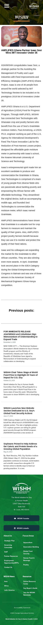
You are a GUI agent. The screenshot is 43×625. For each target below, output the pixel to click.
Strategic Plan (9, 541)
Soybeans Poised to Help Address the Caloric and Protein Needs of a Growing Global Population (20, 446)
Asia (5, 581)
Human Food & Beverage (28, 559)
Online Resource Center (29, 583)
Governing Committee (8, 546)
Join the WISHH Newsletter (29, 594)
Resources (27, 576)
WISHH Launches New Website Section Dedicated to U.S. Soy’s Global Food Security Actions (19, 411)
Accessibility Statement (22, 608)
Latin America (9, 590)
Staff (6, 552)
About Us (8, 536)
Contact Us (8, 567)
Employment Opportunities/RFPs (11, 562)
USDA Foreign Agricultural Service (22, 613)
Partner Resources (11, 556)
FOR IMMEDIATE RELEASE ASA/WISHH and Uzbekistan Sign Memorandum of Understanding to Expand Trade (20, 335)
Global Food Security (27, 552)
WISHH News (9, 576)
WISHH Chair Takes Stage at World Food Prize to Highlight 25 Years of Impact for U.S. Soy (21, 375)
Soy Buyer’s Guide (30, 588)
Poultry (26, 565)
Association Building (31, 547)
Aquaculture (27, 542)
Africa (6, 586)
